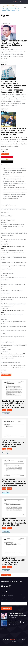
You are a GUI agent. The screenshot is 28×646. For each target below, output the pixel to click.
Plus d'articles (5, 154)
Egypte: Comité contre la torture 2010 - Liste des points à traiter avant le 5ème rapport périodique (13, 404)
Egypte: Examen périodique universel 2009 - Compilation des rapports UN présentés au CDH (14, 521)
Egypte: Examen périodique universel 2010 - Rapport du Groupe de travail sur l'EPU (14, 443)
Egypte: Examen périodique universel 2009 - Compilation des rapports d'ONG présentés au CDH (14, 482)
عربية (25, 1)
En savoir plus (6, 413)
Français (22, 1)
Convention (24, 139)
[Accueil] (10, 8)
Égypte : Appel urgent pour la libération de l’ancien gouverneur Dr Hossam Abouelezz (14, 43)
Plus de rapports (5, 575)
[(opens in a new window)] (2, 586)
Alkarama (12, 639)
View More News (5, 629)
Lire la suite (4, 64)
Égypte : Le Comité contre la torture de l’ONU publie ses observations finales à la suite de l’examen (13, 131)
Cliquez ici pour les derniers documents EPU (13, 354)
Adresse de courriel (6, 600)
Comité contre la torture (10, 137)
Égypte (4, 410)
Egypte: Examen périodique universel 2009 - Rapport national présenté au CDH (13, 561)
